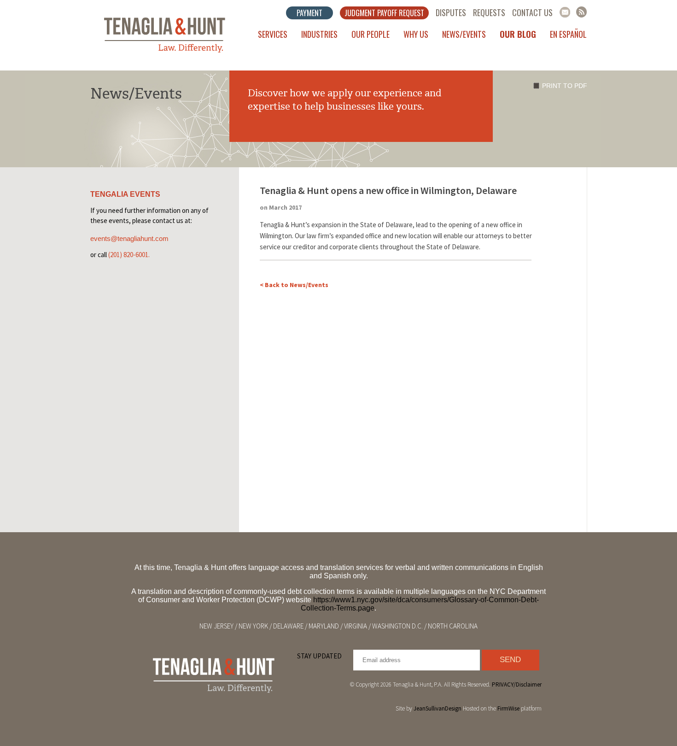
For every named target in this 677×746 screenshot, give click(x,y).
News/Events (464, 34)
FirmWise (508, 708)
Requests (489, 12)
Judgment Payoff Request (384, 12)
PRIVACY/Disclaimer (517, 684)
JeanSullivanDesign (437, 708)
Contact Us (532, 12)
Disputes (451, 12)
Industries (319, 34)
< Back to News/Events (294, 285)
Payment (309, 12)
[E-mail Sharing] (565, 12)
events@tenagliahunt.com (129, 238)
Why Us (415, 34)
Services (272, 34)
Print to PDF (564, 85)
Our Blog (518, 34)
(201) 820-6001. (129, 254)
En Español (568, 34)
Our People (370, 34)
